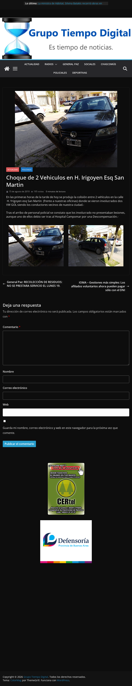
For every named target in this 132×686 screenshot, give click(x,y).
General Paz (71, 64)
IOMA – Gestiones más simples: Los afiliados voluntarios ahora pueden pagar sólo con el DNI (98, 286)
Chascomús (108, 64)
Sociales (89, 64)
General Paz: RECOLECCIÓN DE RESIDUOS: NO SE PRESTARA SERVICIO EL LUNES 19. (34, 284)
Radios (49, 64)
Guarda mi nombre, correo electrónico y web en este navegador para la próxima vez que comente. (60, 430)
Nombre (8, 371)
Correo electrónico (15, 388)
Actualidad (31, 64)
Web (6, 404)
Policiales (60, 72)
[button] (55, 64)
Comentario (11, 327)
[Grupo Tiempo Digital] (66, 19)
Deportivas (79, 72)
